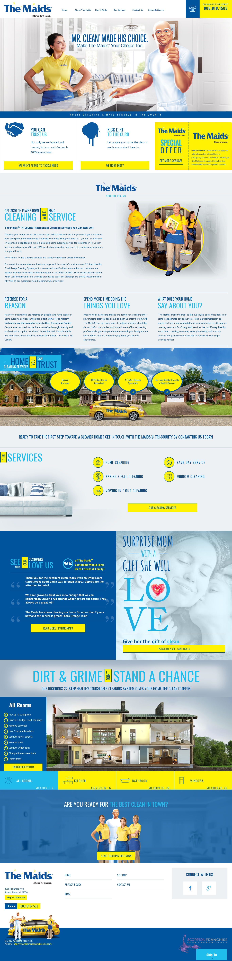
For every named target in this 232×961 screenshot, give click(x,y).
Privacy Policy (73, 884)
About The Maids (83, 10)
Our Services (119, 10)
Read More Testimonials (58, 628)
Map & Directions (16, 897)
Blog (67, 893)
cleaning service (65, 242)
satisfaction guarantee (54, 247)
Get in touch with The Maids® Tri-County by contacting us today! (159, 437)
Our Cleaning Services (162, 507)
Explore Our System (23, 767)
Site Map (122, 875)
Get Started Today (120, 422)
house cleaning (25, 257)
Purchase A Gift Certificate (174, 648)
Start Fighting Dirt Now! (116, 856)
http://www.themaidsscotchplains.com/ (33, 943)
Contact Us (137, 10)
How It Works (101, 10)
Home (64, 10)
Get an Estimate (156, 10)
